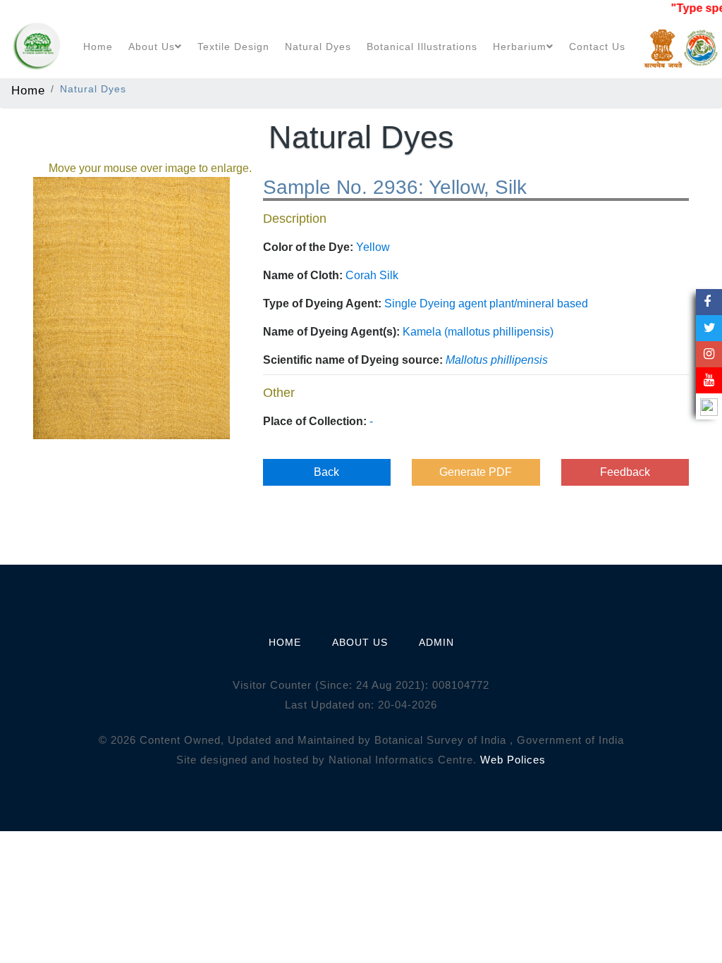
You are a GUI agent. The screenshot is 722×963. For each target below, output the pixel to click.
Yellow (373, 247)
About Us (151, 46)
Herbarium (519, 46)
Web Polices (513, 760)
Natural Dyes (318, 46)
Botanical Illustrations (422, 46)
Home (98, 46)
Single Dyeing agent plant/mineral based (486, 303)
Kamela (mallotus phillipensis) (478, 332)
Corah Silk (371, 275)
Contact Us (597, 46)
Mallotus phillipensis (497, 360)
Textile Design (233, 46)
